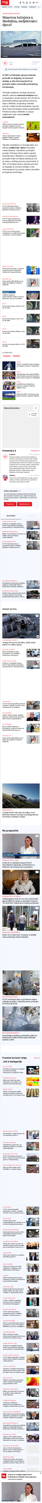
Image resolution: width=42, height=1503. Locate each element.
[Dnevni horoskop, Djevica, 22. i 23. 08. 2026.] (33, 305)
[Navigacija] (30, 2)
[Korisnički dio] (27, 2)
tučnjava (7, 356)
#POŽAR (17, 7)
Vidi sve (37, 1058)
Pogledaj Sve (35, 451)
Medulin (17, 356)
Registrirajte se (24, 504)
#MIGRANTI (32, 7)
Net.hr (4, 303)
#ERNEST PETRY (7, 7)
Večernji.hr (5, 2)
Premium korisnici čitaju (14, 1058)
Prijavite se (10, 504)
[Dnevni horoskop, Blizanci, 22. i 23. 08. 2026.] (33, 330)
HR (37, 3)
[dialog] (21, 1487)
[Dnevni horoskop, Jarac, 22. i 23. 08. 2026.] (33, 318)
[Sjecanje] (20, 2)
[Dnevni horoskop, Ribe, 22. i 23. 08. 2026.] (33, 343)
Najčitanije (11, 516)
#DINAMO (24, 7)
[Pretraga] (23, 2)
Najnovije (31, 516)
